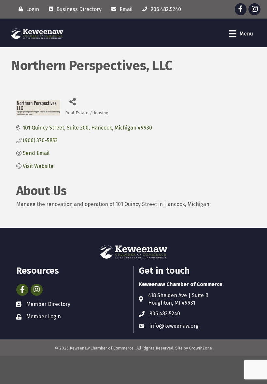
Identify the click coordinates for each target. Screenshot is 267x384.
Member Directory (48, 304)
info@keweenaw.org (174, 326)
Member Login (43, 316)
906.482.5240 (164, 313)
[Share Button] (72, 101)
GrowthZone (200, 348)
